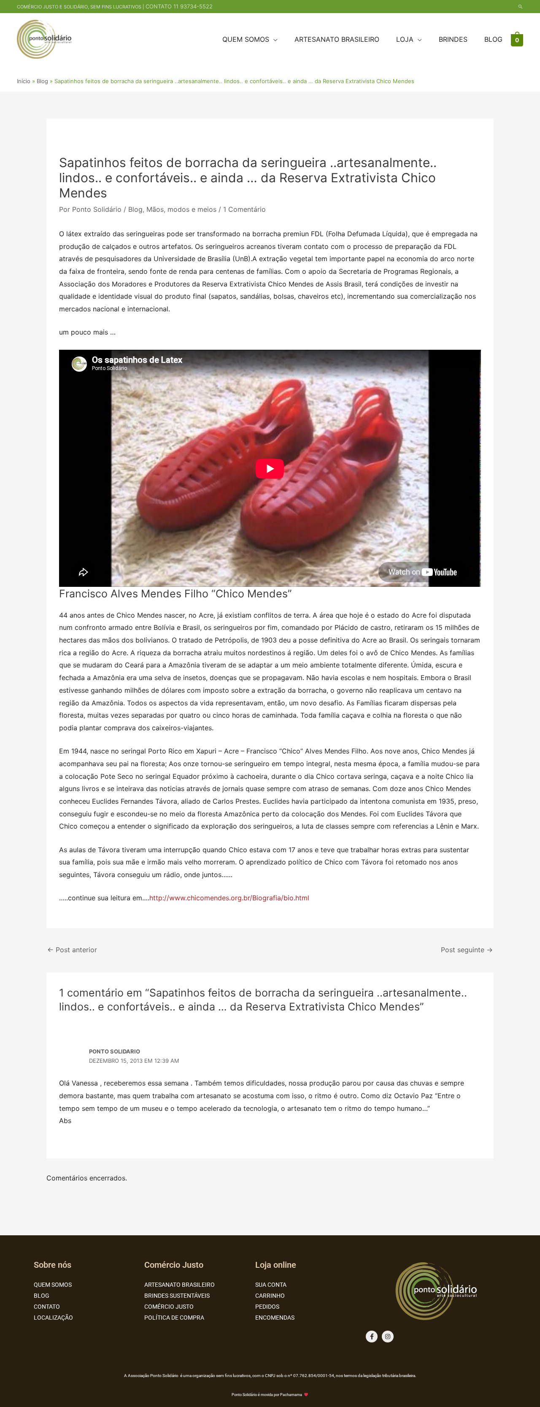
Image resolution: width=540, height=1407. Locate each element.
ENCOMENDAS (274, 1317)
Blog (135, 209)
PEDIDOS (267, 1306)
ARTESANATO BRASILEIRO (179, 1284)
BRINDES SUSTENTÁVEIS (177, 1295)
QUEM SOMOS (53, 1284)
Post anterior (72, 949)
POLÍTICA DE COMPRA (174, 1317)
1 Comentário (244, 209)
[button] (520, 6)
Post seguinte (467, 949)
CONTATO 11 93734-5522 (179, 6)
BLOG (41, 1295)
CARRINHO (270, 1295)
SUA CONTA (270, 1284)
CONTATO (47, 1306)
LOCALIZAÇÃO (53, 1317)
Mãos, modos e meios (181, 209)
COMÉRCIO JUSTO (169, 1306)
